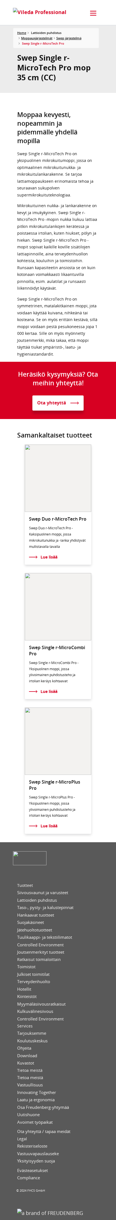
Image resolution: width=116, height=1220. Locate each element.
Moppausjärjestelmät (36, 38)
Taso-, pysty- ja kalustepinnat (45, 907)
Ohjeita (24, 1048)
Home (21, 33)
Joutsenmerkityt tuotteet (40, 952)
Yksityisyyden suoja (36, 1161)
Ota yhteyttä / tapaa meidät (43, 1131)
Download (27, 1055)
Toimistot (26, 966)
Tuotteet (25, 885)
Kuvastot (25, 1063)
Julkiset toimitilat (33, 974)
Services (25, 1026)
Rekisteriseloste (32, 1146)
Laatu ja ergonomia (36, 1099)
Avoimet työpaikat (35, 1122)
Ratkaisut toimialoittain (39, 959)
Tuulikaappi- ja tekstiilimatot (44, 937)
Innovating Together (36, 1092)
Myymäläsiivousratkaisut (41, 1004)
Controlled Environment (40, 944)
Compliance (28, 1177)
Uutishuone (28, 1114)
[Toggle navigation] (93, 13)
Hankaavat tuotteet (35, 915)
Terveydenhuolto (33, 981)
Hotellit (24, 989)
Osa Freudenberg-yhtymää (43, 1107)
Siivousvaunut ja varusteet (42, 892)
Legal (22, 1138)
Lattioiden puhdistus (37, 900)
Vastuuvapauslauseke (38, 1153)
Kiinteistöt (27, 996)
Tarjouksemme (31, 1033)
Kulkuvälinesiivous (35, 1011)
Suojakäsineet (30, 922)
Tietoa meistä (30, 1070)
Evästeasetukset (32, 1170)
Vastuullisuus (30, 1085)
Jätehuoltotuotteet (34, 930)
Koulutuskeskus (32, 1040)
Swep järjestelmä (68, 38)
